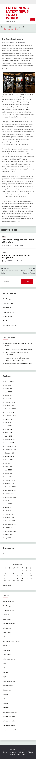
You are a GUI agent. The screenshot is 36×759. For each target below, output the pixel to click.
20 (5, 578)
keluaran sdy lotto (9, 716)
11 (27, 573)
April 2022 (8, 507)
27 (5, 581)
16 (18, 576)
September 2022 (10, 497)
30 (18, 581)
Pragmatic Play (8, 303)
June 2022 (8, 504)
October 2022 (9, 494)
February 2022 (10, 514)
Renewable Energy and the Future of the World (18, 240)
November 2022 (10, 490)
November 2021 (10, 524)
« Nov (5, 585)
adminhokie (21, 42)
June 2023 (8, 467)
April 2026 (8, 395)
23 (18, 578)
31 (22, 581)
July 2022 (8, 500)
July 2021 (8, 538)
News (4, 36)
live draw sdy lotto (9, 725)
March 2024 (9, 436)
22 (14, 578)
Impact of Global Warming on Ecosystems (16, 256)
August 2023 (9, 460)
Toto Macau (7, 619)
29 (14, 581)
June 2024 (8, 426)
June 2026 (8, 388)
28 (9, 581)
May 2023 (8, 470)
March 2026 (9, 399)
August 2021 (9, 534)
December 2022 (10, 487)
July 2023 (8, 463)
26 (31, 578)
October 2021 (9, 528)
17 (22, 576)
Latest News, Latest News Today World (18, 13)
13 (5, 576)
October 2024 (9, 412)
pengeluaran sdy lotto (10, 730)
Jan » (9, 585)
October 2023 (9, 453)
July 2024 (8, 422)
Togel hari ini (7, 308)
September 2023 (10, 456)
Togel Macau (7, 321)
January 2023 (9, 483)
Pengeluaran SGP (9, 312)
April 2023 (8, 473)
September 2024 (10, 416)
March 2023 (9, 477)
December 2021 (10, 521)
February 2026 (10, 402)
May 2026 (8, 392)
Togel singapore (8, 299)
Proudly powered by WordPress (14, 752)
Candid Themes (21, 754)
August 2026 (9, 382)
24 (22, 578)
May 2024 (8, 429)
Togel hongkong (8, 601)
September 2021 (10, 531)
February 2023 (10, 480)
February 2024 (10, 439)
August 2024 (9, 419)
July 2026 (8, 385)
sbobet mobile (7, 316)
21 (9, 578)
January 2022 (9, 517)
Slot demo (6, 615)
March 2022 (9, 511)
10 (22, 573)
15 (14, 576)
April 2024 (8, 433)
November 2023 (10, 450)
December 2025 (10, 409)
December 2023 (10, 446)
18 (27, 576)
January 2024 (9, 443)
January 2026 (9, 405)
